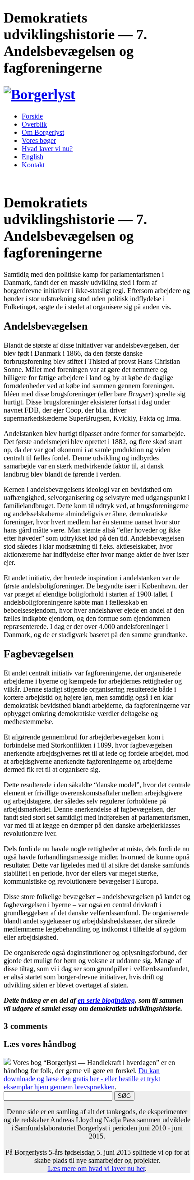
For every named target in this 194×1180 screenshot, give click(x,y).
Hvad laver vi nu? (47, 148)
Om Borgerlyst (43, 132)
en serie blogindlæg (106, 1000)
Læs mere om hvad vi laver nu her (96, 1168)
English (32, 157)
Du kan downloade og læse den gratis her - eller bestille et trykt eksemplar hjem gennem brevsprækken (82, 1079)
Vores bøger (39, 140)
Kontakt (33, 165)
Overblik (34, 124)
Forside (32, 116)
